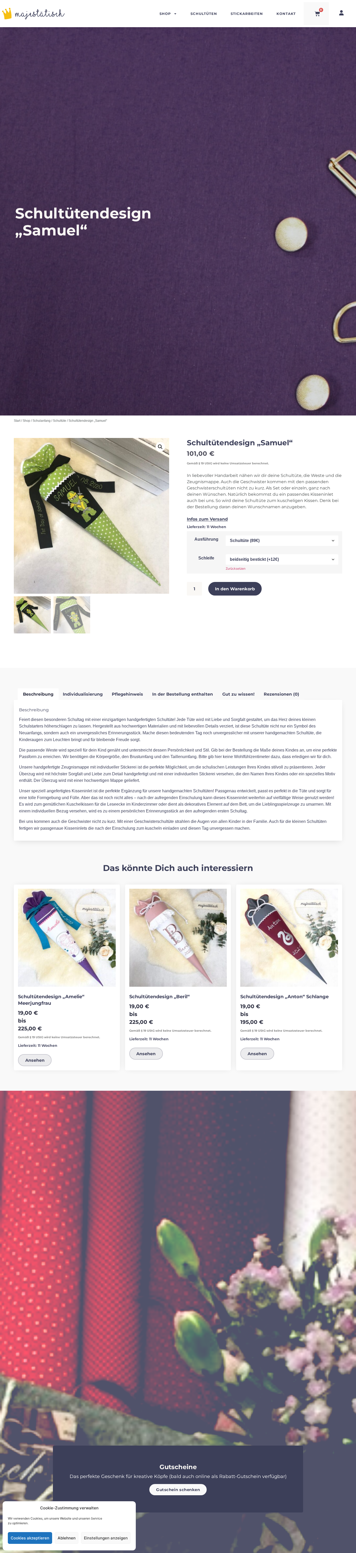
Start (17, 421)
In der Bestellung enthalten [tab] (182, 694)
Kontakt (286, 13)
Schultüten (204, 13)
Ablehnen (67, 1537)
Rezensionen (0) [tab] (281, 694)
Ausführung (206, 539)
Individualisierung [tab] (83, 694)
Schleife (206, 558)
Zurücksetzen (235, 568)
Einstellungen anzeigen (106, 1537)
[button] (160, 447)
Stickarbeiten (247, 13)
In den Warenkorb (235, 588)
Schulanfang (42, 421)
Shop (165, 13)
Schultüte (59, 421)
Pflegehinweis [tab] (127, 694)
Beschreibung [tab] (38, 694)
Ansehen (35, 1060)
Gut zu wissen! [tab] (238, 694)
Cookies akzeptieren (30, 1537)
